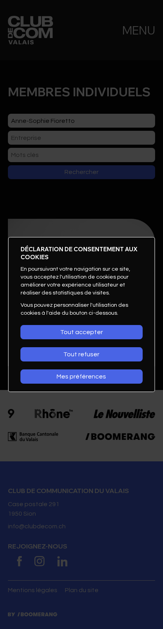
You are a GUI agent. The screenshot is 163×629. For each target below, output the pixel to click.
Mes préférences (81, 376)
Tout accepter (81, 332)
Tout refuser (81, 354)
